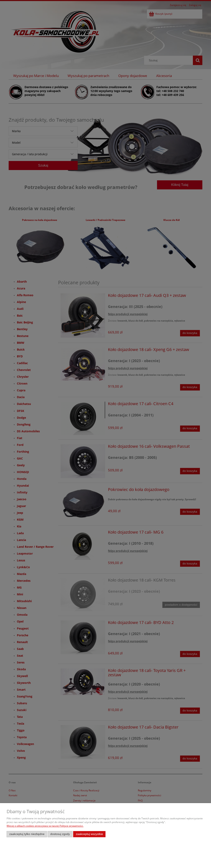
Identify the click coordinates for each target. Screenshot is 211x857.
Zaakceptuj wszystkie (89, 834)
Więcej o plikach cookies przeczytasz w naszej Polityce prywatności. (45, 826)
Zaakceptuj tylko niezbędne (27, 834)
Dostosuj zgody (60, 834)
